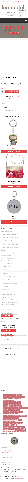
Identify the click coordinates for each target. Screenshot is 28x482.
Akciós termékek (5, 231)
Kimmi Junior (4, 260)
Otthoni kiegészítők (6, 299)
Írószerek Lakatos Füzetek (14, 429)
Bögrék (4, 273)
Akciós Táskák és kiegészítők (10, 247)
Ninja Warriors (5, 297)
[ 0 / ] (10, 12)
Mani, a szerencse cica (15, 30)
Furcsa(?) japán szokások (7, 339)
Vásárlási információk (7, 450)
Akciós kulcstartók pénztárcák (10, 240)
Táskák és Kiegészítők (9, 421)
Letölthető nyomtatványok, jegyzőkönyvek (12, 454)
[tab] (3, 103)
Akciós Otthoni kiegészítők (9, 244)
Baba (20, 408)
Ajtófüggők (5, 266)
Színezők (20, 419)
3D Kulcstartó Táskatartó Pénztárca (13, 423)
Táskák (4, 286)
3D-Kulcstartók (6, 263)
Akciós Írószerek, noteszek (9, 237)
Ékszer (21, 427)
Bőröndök (11, 409)
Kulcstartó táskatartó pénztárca (15, 416)
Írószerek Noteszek (9, 431)
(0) (16, 12)
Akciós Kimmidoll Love (8, 396)
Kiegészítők (7, 412)
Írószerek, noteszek (6, 258)
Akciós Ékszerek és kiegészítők (12, 406)
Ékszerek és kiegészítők (7, 253)
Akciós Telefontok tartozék (9, 400)
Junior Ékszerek (10, 425)
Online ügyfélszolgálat (7, 457)
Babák (2, 250)
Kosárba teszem (13, 91)
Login (19, 12)
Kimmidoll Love (5, 289)
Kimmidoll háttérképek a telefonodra (10, 336)
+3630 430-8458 (13, 1)
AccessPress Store (18, 478)
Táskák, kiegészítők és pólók (8, 302)
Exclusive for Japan (6, 255)
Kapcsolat (4, 455)
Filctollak (5, 279)
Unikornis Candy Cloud (7, 305)
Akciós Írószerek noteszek (11, 408)
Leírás (3, 103)
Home (6, 30)
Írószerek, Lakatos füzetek (9, 283)
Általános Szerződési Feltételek (9, 449)
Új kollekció (15, 99)
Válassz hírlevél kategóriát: (8, 325)
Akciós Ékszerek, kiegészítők (10, 234)
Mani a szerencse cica (11, 418)
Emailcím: (3, 322)
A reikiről (3, 342)
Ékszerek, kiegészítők (8, 276)
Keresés (7, 316)
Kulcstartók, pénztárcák (7, 292)
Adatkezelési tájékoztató (7, 452)
